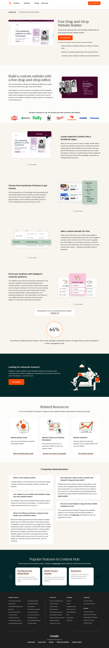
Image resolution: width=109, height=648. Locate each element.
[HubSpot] (10, 3)
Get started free (95, 3)
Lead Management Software (15, 623)
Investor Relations (71, 612)
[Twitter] (54, 631)
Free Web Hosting (32, 623)
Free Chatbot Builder (33, 612)
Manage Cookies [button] (76, 642)
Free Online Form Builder (34, 609)
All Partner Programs (89, 611)
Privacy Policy (42, 642)
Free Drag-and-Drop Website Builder (24, 572)
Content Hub (12, 12)
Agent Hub (11, 609)
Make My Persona (54, 609)
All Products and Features (15, 601)
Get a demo (18, 382)
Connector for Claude (55, 623)
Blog (68, 615)
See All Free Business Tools (56, 601)
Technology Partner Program (91, 617)
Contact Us (69, 620)
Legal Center (31, 642)
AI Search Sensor (54, 606)
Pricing (36, 3)
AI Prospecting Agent (33, 601)
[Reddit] (64, 631)
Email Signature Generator (56, 612)
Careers (69, 603)
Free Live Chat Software (33, 615)
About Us (69, 601)
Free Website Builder (33, 603)
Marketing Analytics (32, 617)
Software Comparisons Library (57, 617)
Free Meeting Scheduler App (16, 606)
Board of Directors (71, 609)
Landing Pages (31, 606)
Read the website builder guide (23, 453)
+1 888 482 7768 (54, 313)
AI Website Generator (14, 617)
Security (51, 642)
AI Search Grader (54, 603)
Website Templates (54, 620)
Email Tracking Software (14, 612)
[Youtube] (49, 631)
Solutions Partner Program (90, 614)
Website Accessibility (63, 642)
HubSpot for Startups (89, 620)
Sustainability (70, 617)
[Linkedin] (59, 631)
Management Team (71, 606)
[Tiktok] (69, 631)
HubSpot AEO (12, 603)
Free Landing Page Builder (34, 620)
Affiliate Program (88, 623)
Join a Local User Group (89, 603)
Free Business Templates (56, 615)
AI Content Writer (13, 615)
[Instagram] (45, 631)
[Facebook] (40, 631)
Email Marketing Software (15, 620)
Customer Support (88, 601)
